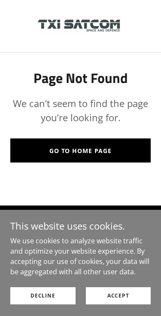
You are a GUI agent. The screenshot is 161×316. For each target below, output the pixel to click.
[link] (81, 26)
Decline (42, 295)
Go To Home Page (80, 151)
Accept (118, 295)
